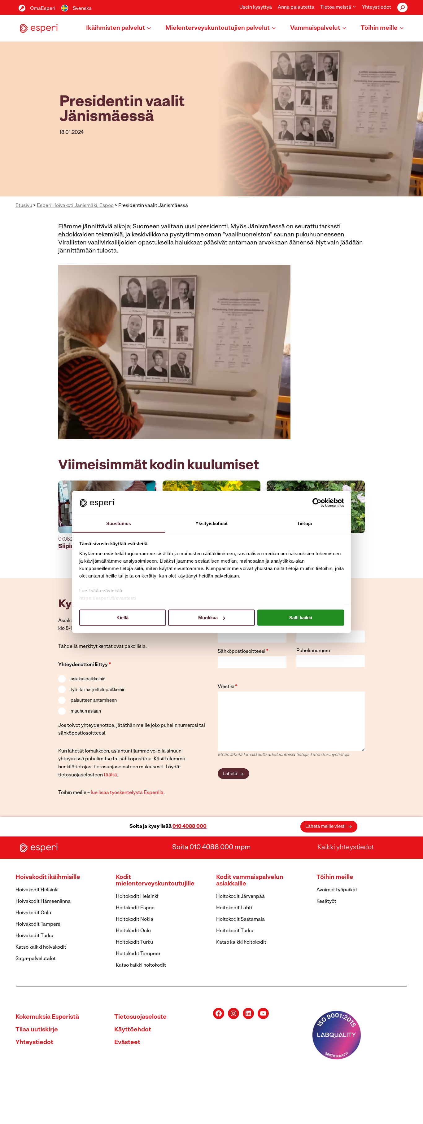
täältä (110, 775)
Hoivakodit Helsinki (37, 890)
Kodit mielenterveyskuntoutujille (155, 880)
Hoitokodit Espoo (135, 908)
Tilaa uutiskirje (36, 1030)
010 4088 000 (189, 826)
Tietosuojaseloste (140, 1017)
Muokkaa (208, 617)
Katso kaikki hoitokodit (141, 965)
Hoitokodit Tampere (138, 953)
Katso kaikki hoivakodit (40, 947)
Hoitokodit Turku (134, 942)
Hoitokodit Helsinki (137, 896)
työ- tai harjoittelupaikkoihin (98, 690)
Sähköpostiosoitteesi (243, 651)
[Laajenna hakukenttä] (402, 7)
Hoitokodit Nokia (134, 919)
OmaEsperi (42, 8)
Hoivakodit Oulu (33, 913)
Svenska (82, 8)
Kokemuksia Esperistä (47, 1017)
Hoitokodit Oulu (133, 931)
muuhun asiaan (86, 711)
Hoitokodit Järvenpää (240, 896)
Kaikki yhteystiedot (345, 847)
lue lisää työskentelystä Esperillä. (128, 792)
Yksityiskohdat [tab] (211, 523)
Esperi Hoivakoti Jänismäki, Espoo (75, 205)
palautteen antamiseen (94, 700)
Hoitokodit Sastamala (240, 919)
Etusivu (23, 205)
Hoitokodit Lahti (234, 908)
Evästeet (127, 1042)
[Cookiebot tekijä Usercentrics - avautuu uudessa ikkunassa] (317, 502)
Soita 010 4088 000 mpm (211, 847)
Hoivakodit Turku (34, 935)
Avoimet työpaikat (336, 890)
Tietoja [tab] (304, 523)
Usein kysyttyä (255, 7)
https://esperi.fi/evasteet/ (108, 597)
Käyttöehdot (132, 1030)
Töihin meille (334, 877)
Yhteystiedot (376, 7)
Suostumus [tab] (118, 523)
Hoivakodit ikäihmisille (47, 877)
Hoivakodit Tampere (37, 924)
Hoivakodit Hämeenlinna (43, 901)
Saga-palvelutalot (35, 958)
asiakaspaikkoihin (88, 679)
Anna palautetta (296, 7)
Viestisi (228, 687)
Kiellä (122, 617)
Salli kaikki (300, 617)
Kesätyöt (326, 901)
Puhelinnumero (313, 650)
